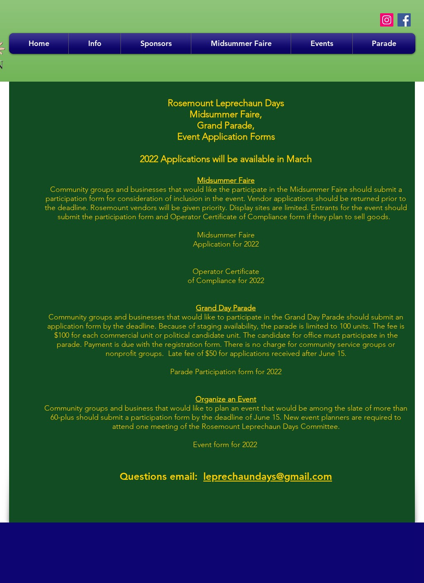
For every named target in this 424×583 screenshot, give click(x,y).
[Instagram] (386, 20)
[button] (94, 43)
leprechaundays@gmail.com (267, 476)
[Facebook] (404, 20)
